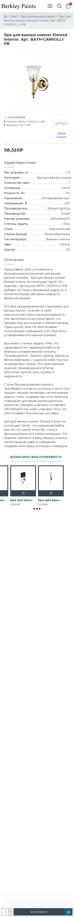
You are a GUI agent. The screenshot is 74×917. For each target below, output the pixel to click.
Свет (13, 16)
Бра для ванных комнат (38, 16)
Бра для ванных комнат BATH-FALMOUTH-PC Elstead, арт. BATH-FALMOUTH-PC (23, 500)
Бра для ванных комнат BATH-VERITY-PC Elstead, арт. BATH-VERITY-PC (51, 500)
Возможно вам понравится (35, 457)
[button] (34, 509)
